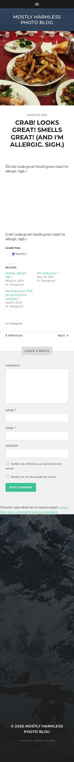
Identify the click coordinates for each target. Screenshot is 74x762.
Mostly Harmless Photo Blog (37, 19)
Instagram (16, 323)
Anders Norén (44, 740)
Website (12, 445)
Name (11, 410)
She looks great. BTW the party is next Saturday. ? (19, 295)
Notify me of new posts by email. (33, 477)
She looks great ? (48, 273)
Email (11, 428)
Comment (13, 365)
